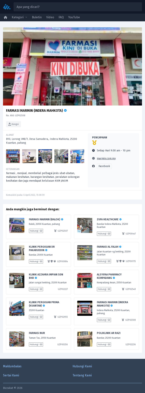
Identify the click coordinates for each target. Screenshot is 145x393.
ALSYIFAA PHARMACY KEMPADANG (109, 276)
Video (50, 17)
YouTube (74, 17)
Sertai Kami (11, 375)
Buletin (37, 17)
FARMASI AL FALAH (108, 246)
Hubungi (34, 231)
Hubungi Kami (82, 366)
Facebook (104, 166)
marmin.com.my (106, 158)
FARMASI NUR (37, 333)
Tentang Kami (82, 375)
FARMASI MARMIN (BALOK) (45, 219)
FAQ (61, 17)
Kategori (18, 17)
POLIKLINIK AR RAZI (108, 333)
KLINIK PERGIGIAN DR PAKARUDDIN (42, 248)
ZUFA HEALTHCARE (108, 219)
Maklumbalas (12, 366)
